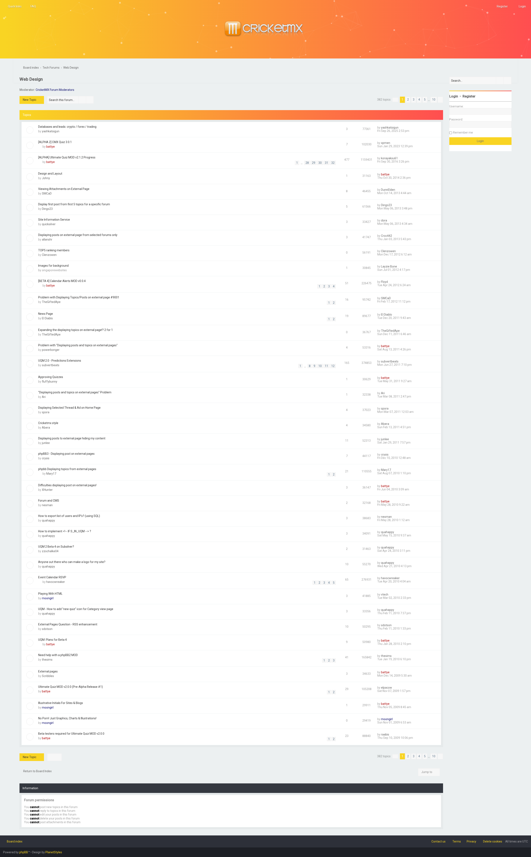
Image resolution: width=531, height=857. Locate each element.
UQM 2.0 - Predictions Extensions (59, 360)
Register (469, 96)
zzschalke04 (50, 551)
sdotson (47, 629)
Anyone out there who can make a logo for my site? (71, 562)
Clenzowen (49, 254)
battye (50, 146)
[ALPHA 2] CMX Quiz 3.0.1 (55, 142)
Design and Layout (50, 173)
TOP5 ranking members (53, 250)
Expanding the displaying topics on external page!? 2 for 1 (75, 330)
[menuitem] (31, 6)
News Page (45, 313)
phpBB (23, 852)
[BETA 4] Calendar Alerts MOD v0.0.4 (62, 281)
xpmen (385, 143)
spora (45, 412)
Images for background (53, 265)
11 (326, 366)
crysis (45, 458)
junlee (46, 443)
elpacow (386, 687)
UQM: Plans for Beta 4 (52, 639)
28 (307, 162)
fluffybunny (49, 381)
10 (320, 366)
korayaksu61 (389, 158)
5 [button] (425, 99)
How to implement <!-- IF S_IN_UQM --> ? (64, 531)
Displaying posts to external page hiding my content (71, 438)
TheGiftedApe (51, 302)
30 (320, 162)
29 (313, 162)
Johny (46, 178)
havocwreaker (55, 581)
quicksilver (49, 224)
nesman (47, 505)
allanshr (47, 239)
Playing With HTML (50, 593)
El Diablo (47, 318)
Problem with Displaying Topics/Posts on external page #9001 (78, 297)
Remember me (463, 132)
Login (453, 96)
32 (333, 162)
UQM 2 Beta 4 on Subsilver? (56, 546)
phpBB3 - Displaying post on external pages (66, 453)
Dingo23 (47, 208)
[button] (395, 99)
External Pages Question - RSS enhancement (67, 624)
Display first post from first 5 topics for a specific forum (74, 204)
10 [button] (433, 99)
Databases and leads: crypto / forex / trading (67, 126)
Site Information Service (54, 219)
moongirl (48, 598)
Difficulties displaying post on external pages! (67, 485)
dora (384, 220)
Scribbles (48, 676)
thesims (47, 659)
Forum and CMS (48, 500)
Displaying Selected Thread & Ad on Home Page (69, 407)
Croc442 (386, 235)
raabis (385, 734)
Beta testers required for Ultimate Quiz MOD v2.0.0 (71, 733)
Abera (46, 427)
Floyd (384, 281)
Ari (44, 397)
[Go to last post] (400, 127)
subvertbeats (50, 365)
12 (333, 366)
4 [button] (419, 99)
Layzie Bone (389, 266)
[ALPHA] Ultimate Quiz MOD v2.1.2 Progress (66, 157)
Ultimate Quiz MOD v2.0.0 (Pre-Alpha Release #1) (70, 686)
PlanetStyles (53, 852)
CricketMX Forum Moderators (55, 89)
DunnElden (388, 189)
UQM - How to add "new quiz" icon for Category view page (75, 609)
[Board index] (265, 29)
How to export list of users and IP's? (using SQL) (69, 516)
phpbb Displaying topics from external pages (67, 469)
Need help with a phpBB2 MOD (58, 655)
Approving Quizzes (50, 377)
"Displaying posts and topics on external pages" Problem (74, 392)
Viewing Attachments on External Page (63, 189)
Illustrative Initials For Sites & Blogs (60, 703)
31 (326, 162)
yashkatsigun (50, 131)
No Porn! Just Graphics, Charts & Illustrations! (67, 718)
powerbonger (51, 349)
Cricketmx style (48, 423)
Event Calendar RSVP (52, 577)
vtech (384, 594)
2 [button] (408, 99)
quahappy (48, 520)
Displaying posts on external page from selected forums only (77, 235)
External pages (48, 671)
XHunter (47, 489)
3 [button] (413, 99)
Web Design (31, 79)
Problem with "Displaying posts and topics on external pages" (78, 345)
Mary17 (51, 473)
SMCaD (47, 193)
